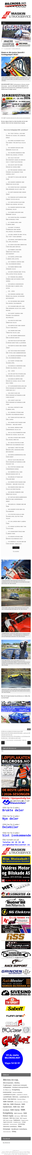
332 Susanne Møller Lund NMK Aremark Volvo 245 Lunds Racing (15, 308)
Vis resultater (16, 551)
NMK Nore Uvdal (14, 1118)
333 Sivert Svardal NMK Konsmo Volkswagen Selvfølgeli (14, 315)
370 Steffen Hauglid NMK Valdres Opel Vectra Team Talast (15, 516)
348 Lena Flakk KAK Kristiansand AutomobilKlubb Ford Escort (15, 395)
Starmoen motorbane (10, 1126)
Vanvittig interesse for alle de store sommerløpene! (18, 117)
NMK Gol (24, 740)
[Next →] (29, 742)
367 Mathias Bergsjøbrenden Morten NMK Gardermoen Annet (16, 499)
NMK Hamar (15, 1110)
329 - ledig (11, 291)
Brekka (17, 1083)
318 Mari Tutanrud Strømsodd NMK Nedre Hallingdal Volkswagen (13, 229)
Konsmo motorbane (17, 1092)
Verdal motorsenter (7, 1131)
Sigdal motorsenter (7, 1122)
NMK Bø (6, 1104)
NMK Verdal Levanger (7, 1120)
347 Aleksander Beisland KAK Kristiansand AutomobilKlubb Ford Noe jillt (16, 388)
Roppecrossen (24, 1120)
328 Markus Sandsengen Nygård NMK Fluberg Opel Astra (15, 286)
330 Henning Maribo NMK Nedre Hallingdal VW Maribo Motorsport (15, 296)
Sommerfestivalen (13, 1124)
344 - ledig (11, 371)
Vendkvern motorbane (19, 1129)
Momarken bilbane (21, 1099)
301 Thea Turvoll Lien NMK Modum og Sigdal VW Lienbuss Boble (15, 135)
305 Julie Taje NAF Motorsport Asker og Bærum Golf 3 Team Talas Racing (15, 160)
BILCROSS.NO (6, 1142)
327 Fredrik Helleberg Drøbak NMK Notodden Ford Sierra (15, 279)
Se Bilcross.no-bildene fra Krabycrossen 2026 (12, 731)
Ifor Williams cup (7, 1089)
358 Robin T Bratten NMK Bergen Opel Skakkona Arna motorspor (15, 449)
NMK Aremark (8, 1102)
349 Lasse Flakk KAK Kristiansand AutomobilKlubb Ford (15, 402)
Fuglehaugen (9, 740)
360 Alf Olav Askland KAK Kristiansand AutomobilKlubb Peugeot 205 (15, 462)
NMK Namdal (17, 1116)
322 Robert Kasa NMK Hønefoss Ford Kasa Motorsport (13, 251)
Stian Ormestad (16, 48)
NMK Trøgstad (23, 1118)
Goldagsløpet (18, 740)
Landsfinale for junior (9, 1094)
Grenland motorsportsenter (20, 1087)
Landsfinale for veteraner (22, 1094)
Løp (29, 729)
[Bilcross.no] (16, 7)
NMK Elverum (15, 1104)
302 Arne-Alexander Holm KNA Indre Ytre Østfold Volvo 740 (16, 142)
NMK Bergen (25, 1101)
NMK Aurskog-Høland (18, 1101)
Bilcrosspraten (8, 1083)
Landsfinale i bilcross (10, 1097)
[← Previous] (3, 742)
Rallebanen (16, 1120)
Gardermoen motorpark (20, 1085)
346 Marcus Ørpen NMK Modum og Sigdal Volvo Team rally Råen (15, 381)
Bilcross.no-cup (10, 1080)
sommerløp (21, 1124)
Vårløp (14, 1131)
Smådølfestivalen (17, 1122)
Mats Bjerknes (12, 1099)
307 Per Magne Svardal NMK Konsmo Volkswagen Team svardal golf (16, 172)
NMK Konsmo (18, 1113)
